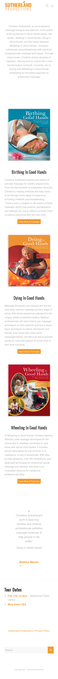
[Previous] (11, 517)
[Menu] (52, 5)
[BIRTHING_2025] (29, 134)
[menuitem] (45, 6)
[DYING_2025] (29, 260)
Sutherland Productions (20, 630)
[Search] (45, 6)
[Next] (47, 517)
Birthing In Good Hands (29, 172)
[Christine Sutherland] (24, 6)
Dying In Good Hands (29, 298)
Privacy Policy (42, 630)
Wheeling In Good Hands (29, 428)
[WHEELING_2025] (29, 390)
